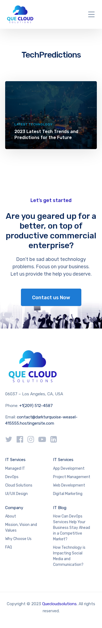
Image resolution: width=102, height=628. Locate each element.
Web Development (69, 485)
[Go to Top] (91, 615)
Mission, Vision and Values (21, 527)
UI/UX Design (16, 493)
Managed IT (15, 468)
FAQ (8, 547)
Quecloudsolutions (59, 603)
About (10, 516)
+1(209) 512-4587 (36, 405)
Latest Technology (33, 124)
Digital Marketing (67, 493)
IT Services (15, 459)
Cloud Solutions (18, 485)
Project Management (71, 477)
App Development (69, 468)
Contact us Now (51, 298)
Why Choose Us (18, 539)
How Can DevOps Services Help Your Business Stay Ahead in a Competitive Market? (71, 527)
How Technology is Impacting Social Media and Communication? (69, 556)
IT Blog (59, 507)
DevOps (11, 477)
